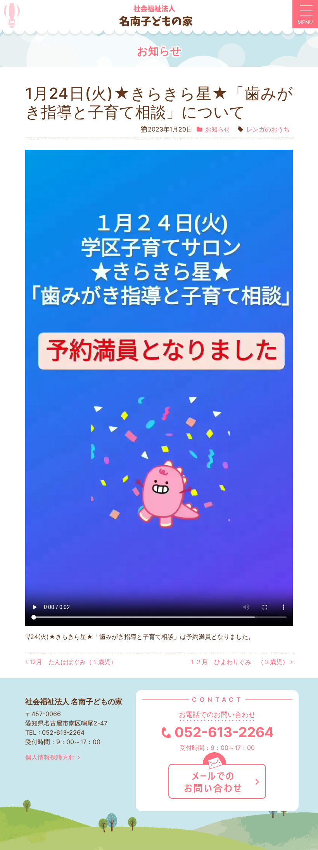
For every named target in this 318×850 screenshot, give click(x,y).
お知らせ (217, 129)
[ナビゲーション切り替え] (305, 14)
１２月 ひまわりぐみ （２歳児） (239, 662)
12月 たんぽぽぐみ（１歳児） (72, 662)
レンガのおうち (268, 129)
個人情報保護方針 (50, 757)
